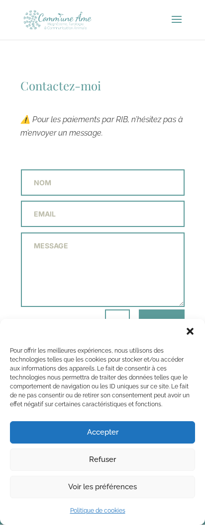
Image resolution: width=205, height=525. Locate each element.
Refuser (102, 459)
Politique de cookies (97, 510)
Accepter (102, 432)
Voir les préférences (102, 486)
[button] (190, 331)
